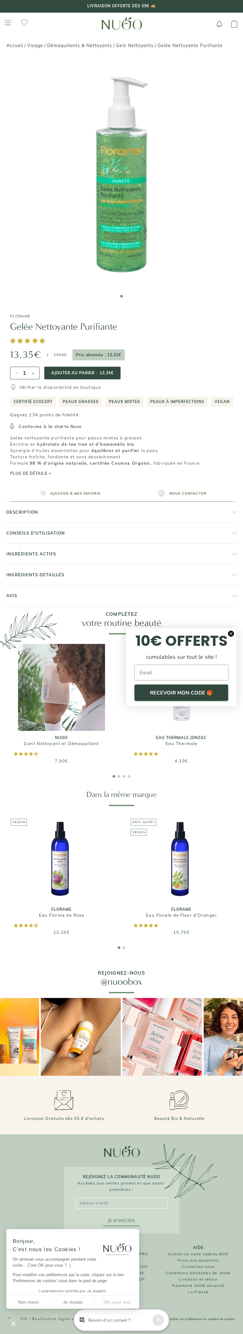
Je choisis (73, 1302)
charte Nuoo (68, 426)
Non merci (28, 1302)
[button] (28, 341)
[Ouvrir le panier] (234, 24)
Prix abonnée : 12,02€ (98, 354)
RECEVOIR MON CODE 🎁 (181, 692)
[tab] (121, 296)
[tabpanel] (121, 173)
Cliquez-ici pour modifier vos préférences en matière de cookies (189, 1319)
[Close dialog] (231, 634)
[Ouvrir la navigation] (8, 23)
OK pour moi (117, 1302)
